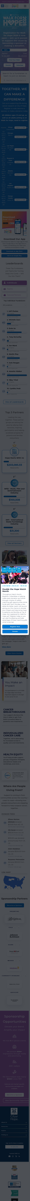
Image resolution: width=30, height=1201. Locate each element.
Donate (15, 631)
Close (26, 567)
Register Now (15, 627)
